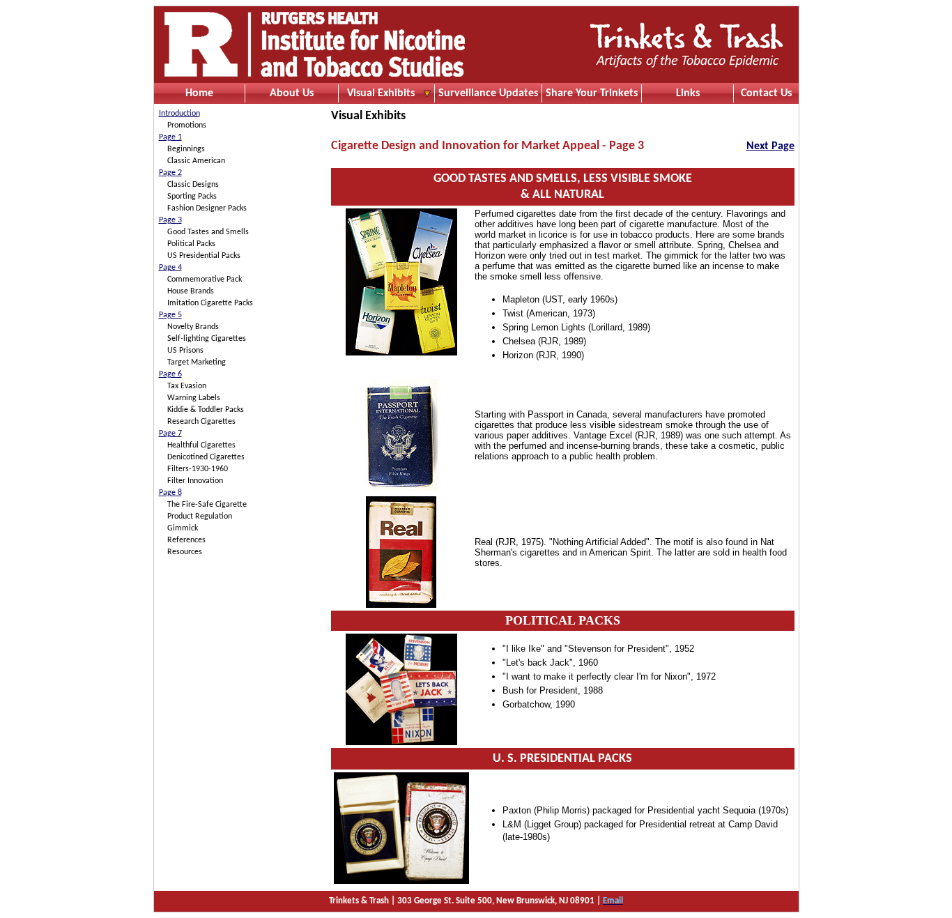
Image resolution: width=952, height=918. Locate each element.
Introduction (179, 113)
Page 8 (170, 493)
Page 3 (170, 220)
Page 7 (170, 433)
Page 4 (170, 267)
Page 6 (170, 374)
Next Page (770, 146)
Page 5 (170, 315)
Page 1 (170, 137)
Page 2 (170, 173)
